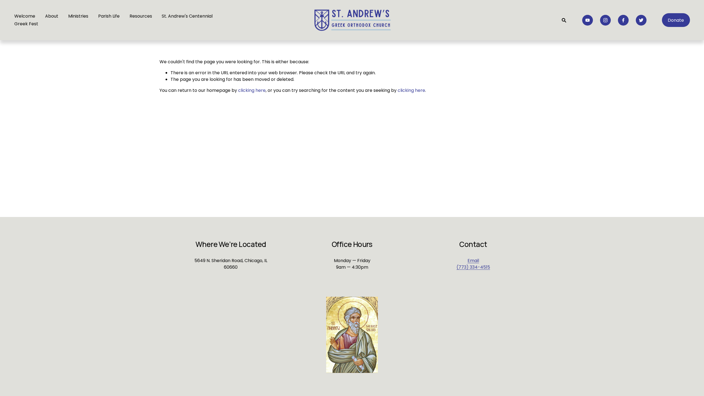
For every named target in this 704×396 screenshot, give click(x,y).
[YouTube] (587, 20)
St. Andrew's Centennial (187, 16)
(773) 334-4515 (473, 267)
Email (473, 260)
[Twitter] (641, 20)
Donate (676, 20)
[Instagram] (605, 20)
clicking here (252, 90)
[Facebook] (623, 20)
